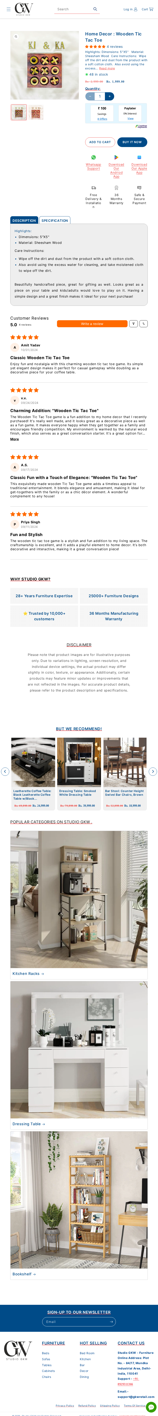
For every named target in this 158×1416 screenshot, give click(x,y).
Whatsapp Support (93, 166)
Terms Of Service (135, 1405)
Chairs (46, 1377)
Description (24, 220)
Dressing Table (27, 1124)
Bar (82, 1365)
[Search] (95, 9)
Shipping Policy (110, 1405)
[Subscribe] (111, 1322)
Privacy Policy (65, 1405)
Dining (84, 1377)
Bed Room (87, 1353)
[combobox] (77, 9)
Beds (45, 1353)
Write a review (92, 324)
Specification (55, 220)
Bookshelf (22, 1274)
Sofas (46, 1359)
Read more (107, 68)
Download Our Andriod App (116, 170)
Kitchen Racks (26, 973)
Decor (84, 1371)
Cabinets (48, 1371)
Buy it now (132, 142)
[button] (8, 9)
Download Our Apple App (139, 168)
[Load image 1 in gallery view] (18, 112)
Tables (47, 1365)
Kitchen (85, 1359)
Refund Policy (87, 1405)
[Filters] (133, 323)
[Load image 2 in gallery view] (35, 112)
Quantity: (93, 88)
